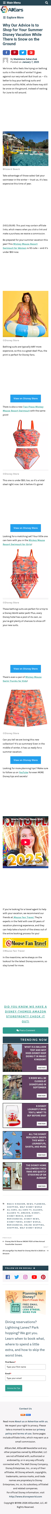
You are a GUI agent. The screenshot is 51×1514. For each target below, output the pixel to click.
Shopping (12, 1207)
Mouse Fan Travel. (23, 917)
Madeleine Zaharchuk (25, 59)
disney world (32, 1222)
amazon (25, 1213)
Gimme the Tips (13, 1388)
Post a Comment (27, 1030)
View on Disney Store (26, 398)
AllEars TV (13, 1213)
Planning (40, 1204)
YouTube (23, 772)
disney (36, 1213)
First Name (10, 1362)
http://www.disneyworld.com (25, 1496)
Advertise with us (38, 1421)
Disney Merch (15, 1216)
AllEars (37, 1210)
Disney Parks (15, 1222)
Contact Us (25, 1408)
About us (20, 1421)
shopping (12, 1228)
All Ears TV (25, 1210)
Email (8, 1373)
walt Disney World (31, 1228)
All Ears (12, 1210)
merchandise (15, 1225)
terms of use (24, 1433)
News (30, 1204)
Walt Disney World (31, 1207)
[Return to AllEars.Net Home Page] (20, 12)
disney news (31, 1219)
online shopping (34, 1225)
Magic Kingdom (16, 1204)
